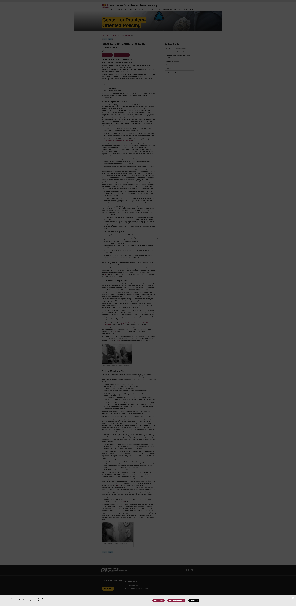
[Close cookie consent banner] (293, 598)
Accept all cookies (158, 600)
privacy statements (49, 600)
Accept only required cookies (176, 600)
